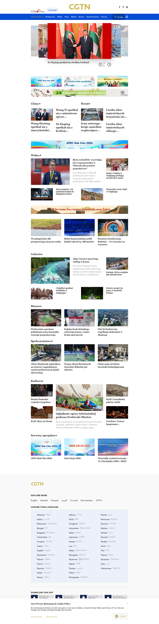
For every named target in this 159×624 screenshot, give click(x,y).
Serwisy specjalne (43, 435)
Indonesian (79, 528)
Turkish (107, 555)
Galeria (36, 254)
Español (44, 500)
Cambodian (44, 537)
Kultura (36, 380)
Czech (42, 546)
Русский (74, 500)
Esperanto (46, 555)
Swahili (108, 541)
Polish (74, 572)
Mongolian (77, 555)
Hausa (43, 577)
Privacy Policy (36, 617)
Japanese (77, 537)
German (44, 568)
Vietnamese (110, 568)
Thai (105, 550)
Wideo (35, 155)
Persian (75, 568)
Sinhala (107, 532)
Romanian (109, 519)
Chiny (35, 103)
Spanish (108, 537)
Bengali (42, 528)
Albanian (43, 515)
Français (55, 500)
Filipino (43, 559)
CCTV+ (99, 500)
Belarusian (47, 523)
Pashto (106, 515)
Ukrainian (110, 559)
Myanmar (79, 559)
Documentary (87, 500)
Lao (73, 546)
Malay (78, 550)
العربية (64, 500)
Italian (75, 532)
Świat (85, 103)
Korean (75, 541)
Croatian (44, 541)
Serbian (108, 528)
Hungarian (77, 523)
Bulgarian (46, 532)
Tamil (106, 546)
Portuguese (78, 577)
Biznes (35, 306)
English (34, 500)
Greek (44, 572)
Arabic (43, 519)
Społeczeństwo (41, 341)
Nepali (74, 564)
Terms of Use (51, 617)
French (43, 564)
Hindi (73, 519)
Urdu (105, 564)
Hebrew (75, 515)
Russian (108, 523)
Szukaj (120, 17)
